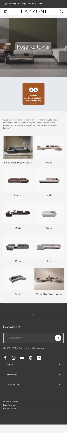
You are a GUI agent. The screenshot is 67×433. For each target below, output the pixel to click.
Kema (18, 294)
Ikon (49, 261)
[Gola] (18, 246)
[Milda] (18, 213)
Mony (49, 162)
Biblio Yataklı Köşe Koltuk (18, 162)
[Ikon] (49, 246)
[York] (49, 180)
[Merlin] (18, 180)
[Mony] (49, 147)
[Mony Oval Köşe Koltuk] (49, 279)
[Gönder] (58, 338)
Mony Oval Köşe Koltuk (49, 294)
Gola (17, 261)
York (49, 195)
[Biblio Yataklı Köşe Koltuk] (18, 147)
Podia (49, 228)
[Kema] (18, 279)
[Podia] (49, 213)
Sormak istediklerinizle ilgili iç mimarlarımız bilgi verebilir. (33, 99)
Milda (18, 228)
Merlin (18, 195)
